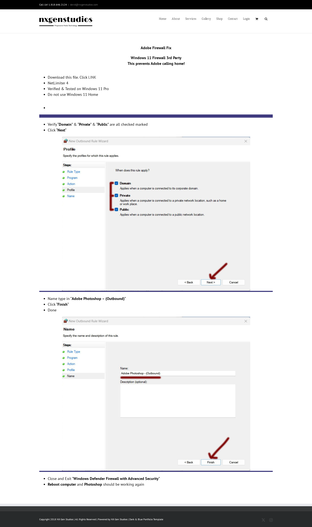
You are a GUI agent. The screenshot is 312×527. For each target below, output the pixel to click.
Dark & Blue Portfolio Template (146, 519)
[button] (266, 18)
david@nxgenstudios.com (84, 4)
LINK (92, 77)
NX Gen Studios (119, 519)
